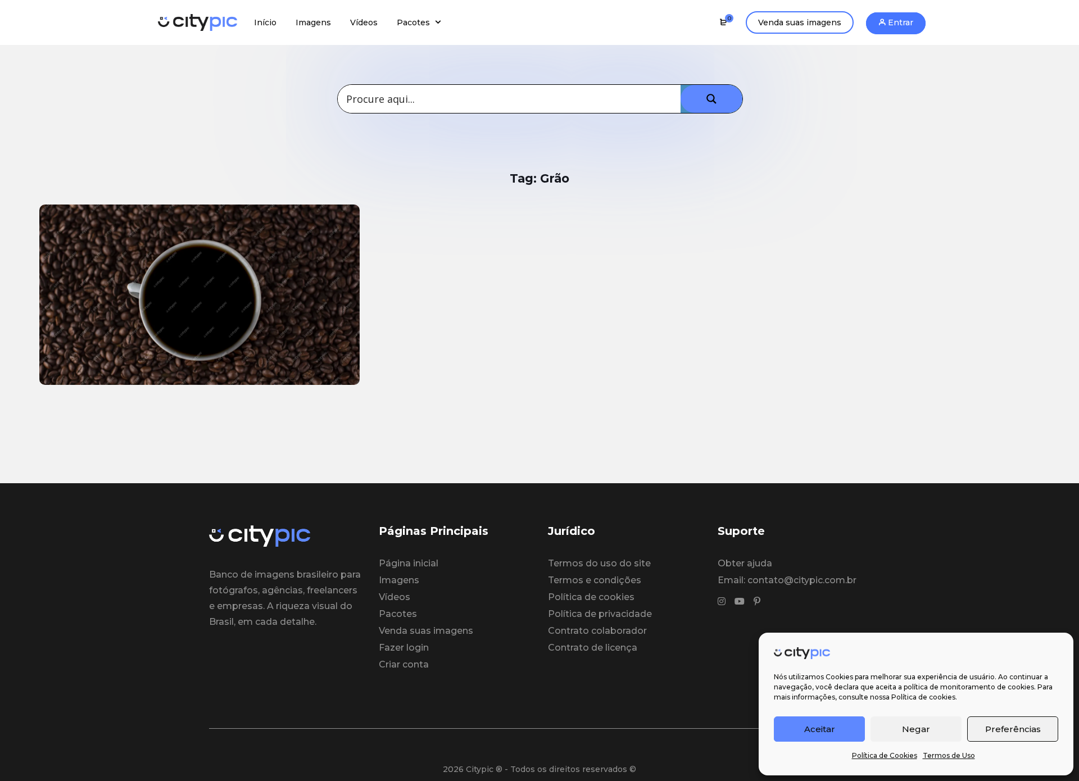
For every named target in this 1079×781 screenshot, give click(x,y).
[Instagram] (722, 601)
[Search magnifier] (711, 99)
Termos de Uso (949, 755)
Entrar (899, 22)
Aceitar (819, 729)
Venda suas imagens (799, 22)
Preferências (1013, 729)
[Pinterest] (757, 601)
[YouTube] (740, 601)
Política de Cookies (884, 755)
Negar (916, 729)
